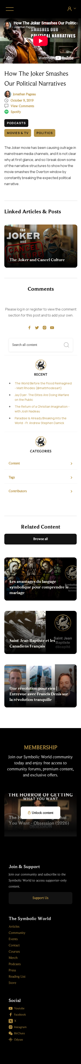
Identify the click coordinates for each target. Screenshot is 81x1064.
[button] (9, 9)
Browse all (40, 539)
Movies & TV (18, 133)
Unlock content (40, 813)
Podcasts (16, 123)
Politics (45, 133)
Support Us (40, 898)
